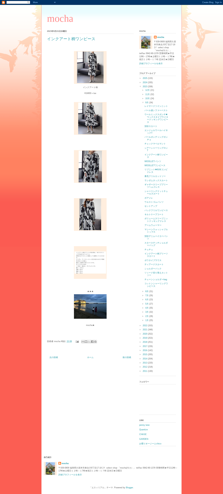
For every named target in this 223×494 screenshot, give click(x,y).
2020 (145, 334)
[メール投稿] (77, 341)
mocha (60, 18)
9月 (147, 102)
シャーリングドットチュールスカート (156, 192)
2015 (145, 354)
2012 (145, 367)
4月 (147, 308)
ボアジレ (148, 198)
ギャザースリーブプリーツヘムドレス (156, 185)
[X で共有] (89, 341)
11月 (147, 94)
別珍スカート (150, 126)
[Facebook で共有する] (92, 341)
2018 (145, 342)
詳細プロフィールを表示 (151, 63)
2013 (145, 363)
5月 (147, 304)
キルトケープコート (154, 214)
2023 (145, 86)
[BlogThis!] (86, 341)
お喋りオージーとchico (150, 443)
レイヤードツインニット (156, 106)
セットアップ (150, 206)
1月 (147, 320)
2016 (145, 350)
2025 (145, 78)
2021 (145, 329)
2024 (145, 82)
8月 (147, 291)
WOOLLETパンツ (152, 161)
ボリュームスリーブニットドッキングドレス (156, 219)
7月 (147, 295)
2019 (145, 338)
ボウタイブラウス (152, 260)
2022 (145, 325)
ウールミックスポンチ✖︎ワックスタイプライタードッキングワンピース (156, 118)
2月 (147, 316)
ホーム (90, 357)
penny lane (144, 425)
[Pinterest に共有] (95, 341)
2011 (145, 371)
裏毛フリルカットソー (155, 176)
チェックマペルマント (155, 143)
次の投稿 (53, 357)
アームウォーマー (152, 225)
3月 (147, 312)
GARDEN (143, 439)
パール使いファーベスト (156, 110)
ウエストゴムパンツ (154, 202)
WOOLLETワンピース (154, 165)
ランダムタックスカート (156, 180)
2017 (145, 346)
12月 (147, 90)
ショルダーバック (152, 268)
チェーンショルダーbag (155, 279)
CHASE (143, 434)
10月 (147, 98)
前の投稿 (127, 357)
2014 (145, 358)
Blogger (129, 487)
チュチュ (148, 249)
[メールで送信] (83, 341)
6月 (147, 299)
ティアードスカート (154, 264)
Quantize (143, 429)
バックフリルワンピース (156, 210)
